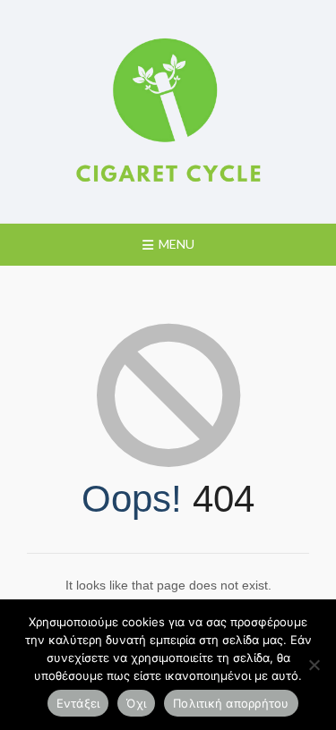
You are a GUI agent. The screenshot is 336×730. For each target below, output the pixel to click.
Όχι (136, 703)
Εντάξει (78, 703)
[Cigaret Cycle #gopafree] (167, 111)
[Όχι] (314, 665)
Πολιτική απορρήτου (231, 703)
